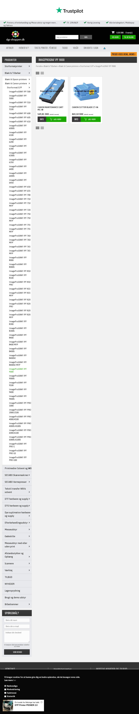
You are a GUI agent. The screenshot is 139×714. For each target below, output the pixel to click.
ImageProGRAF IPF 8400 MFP (18, 343)
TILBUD (8, 577)
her (14, 680)
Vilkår (75, 47)
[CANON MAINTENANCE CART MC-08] (52, 91)
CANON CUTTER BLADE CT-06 (85, 107)
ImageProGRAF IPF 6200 (18, 140)
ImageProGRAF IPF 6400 (18, 167)
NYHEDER (9, 584)
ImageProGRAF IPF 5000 (18, 97)
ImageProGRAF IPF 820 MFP (19, 315)
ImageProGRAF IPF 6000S (18, 126)
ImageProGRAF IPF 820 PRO (19, 305)
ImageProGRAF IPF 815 (19, 289)
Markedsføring (13, 689)
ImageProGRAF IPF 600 (19, 113)
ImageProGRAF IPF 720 (19, 210)
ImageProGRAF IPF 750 (19, 214)
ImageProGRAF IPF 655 (19, 191)
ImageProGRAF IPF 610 (19, 121)
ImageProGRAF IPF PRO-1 (18, 445)
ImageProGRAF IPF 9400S (18, 397)
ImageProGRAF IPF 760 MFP (19, 241)
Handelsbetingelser (63, 669)
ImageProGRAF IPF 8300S (18, 329)
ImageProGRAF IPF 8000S (18, 265)
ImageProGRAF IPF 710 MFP (19, 204)
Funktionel (11, 693)
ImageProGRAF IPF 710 (19, 199)
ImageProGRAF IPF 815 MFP (19, 294)
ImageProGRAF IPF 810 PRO (19, 283)
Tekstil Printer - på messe (45, 47)
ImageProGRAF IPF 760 (19, 236)
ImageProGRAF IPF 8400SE (18, 356)
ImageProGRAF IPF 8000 (18, 258)
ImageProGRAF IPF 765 (19, 246)
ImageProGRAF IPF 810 (19, 271)
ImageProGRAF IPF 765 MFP (19, 252)
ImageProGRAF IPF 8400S (18, 349)
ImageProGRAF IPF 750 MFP (19, 219)
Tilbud (65, 47)
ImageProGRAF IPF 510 (19, 102)
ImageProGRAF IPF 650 (19, 187)
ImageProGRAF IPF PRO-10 (18, 451)
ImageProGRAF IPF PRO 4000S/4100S (20, 424)
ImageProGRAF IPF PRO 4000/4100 (20, 417)
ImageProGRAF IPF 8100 (18, 276)
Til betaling (129, 37)
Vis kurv (115, 37)
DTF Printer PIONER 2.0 (26, 705)
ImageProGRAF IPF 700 (19, 195)
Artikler (9, 47)
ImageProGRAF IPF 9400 (18, 390)
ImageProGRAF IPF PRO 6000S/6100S (20, 438)
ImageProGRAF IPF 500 (19, 91)
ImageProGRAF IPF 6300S (18, 154)
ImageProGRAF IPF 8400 (18, 336)
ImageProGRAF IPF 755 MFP (19, 230)
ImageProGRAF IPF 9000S (18, 377)
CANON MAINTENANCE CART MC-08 (50, 108)
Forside (39, 66)
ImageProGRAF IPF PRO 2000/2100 (20, 411)
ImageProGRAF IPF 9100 (18, 383)
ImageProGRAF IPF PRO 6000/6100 (20, 431)
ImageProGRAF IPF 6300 (18, 147)
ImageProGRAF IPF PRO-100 (18, 458)
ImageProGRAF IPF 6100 (18, 133)
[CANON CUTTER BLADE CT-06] (86, 91)
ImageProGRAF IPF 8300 (18, 322)
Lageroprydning (12, 590)
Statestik (11, 696)
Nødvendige (12, 686)
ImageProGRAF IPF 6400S (18, 174)
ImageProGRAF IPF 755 (19, 225)
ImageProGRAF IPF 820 (19, 299)
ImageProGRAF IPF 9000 (18, 370)
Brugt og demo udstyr (15, 597)
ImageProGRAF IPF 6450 (18, 181)
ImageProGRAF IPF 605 (19, 117)
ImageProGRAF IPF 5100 (18, 107)
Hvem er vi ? (24, 47)
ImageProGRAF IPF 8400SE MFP (18, 363)
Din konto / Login (91, 47)
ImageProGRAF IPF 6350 (18, 160)
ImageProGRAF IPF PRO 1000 (20, 404)
